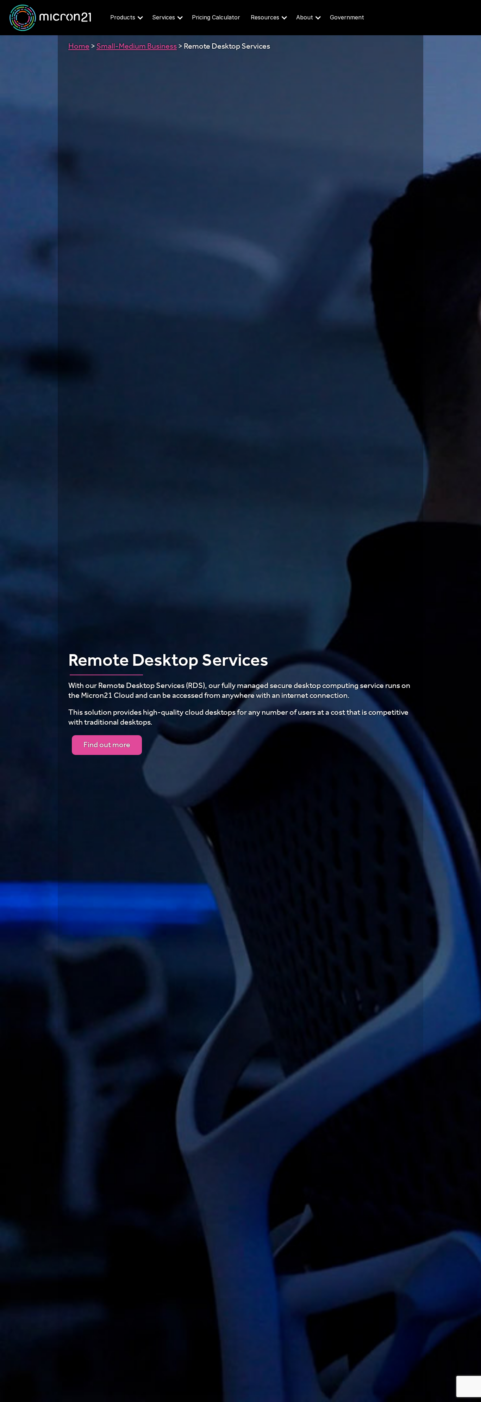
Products (122, 17)
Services (163, 17)
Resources (265, 17)
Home (78, 47)
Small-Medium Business (136, 47)
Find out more (106, 746)
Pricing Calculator (216, 17)
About (304, 17)
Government (347, 17)
